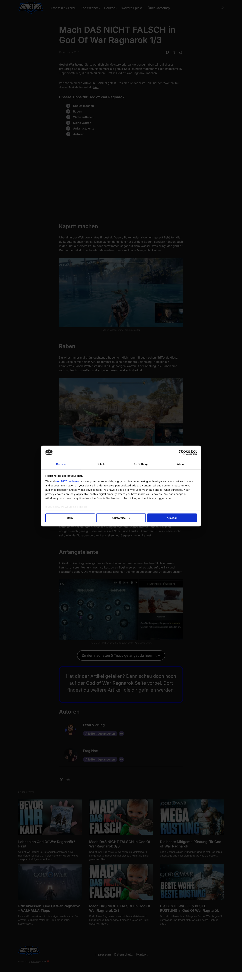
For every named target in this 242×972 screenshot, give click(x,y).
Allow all (172, 517)
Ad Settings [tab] (141, 464)
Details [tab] (101, 464)
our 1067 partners (67, 481)
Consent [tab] (61, 464)
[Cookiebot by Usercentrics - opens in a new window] (181, 452)
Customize (119, 517)
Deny (70, 517)
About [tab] (181, 464)
